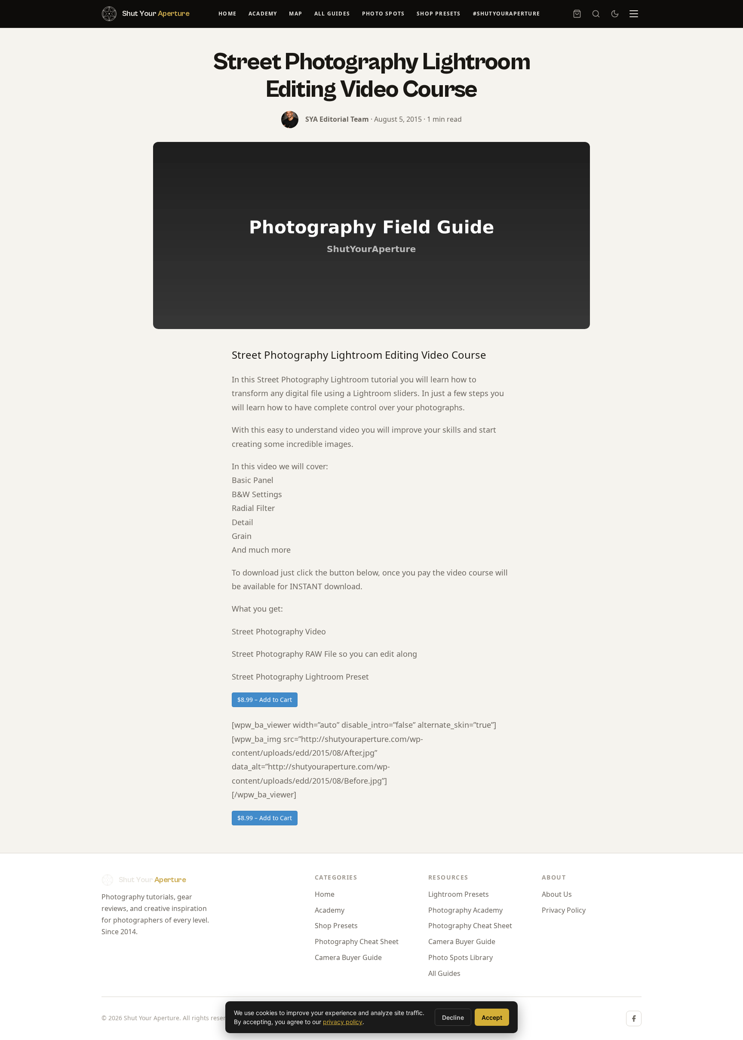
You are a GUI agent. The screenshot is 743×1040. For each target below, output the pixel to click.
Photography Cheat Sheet (357, 941)
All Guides (332, 13)
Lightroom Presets (458, 894)
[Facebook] (634, 1018)
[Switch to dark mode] (615, 14)
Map (295, 13)
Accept (492, 1017)
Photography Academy (465, 910)
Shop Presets (439, 13)
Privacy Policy (564, 910)
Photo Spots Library (460, 957)
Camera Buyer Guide (348, 957)
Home (227, 13)
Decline (453, 1017)
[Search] (596, 14)
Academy (263, 13)
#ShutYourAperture (506, 13)
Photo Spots (383, 13)
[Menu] (634, 14)
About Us (557, 894)
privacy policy (342, 1021)
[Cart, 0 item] (577, 14)
